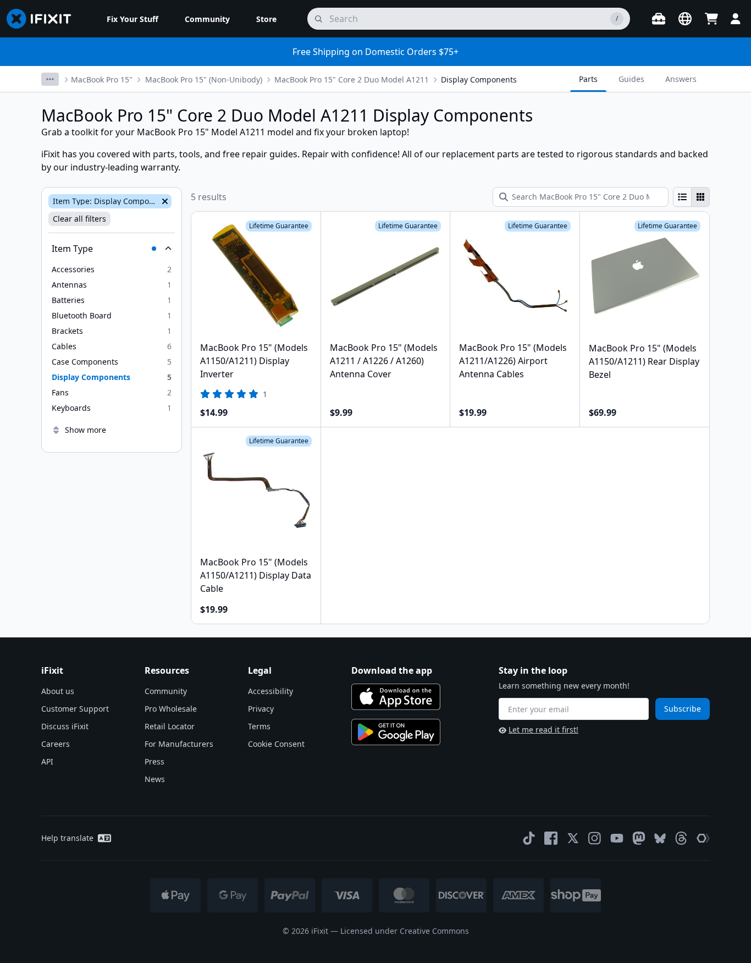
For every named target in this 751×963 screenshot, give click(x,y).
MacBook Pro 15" (101, 79)
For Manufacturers (179, 744)
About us (57, 691)
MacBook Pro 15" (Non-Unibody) (203, 79)
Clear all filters (79, 218)
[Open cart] (711, 19)
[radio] (682, 197)
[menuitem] (132, 18)
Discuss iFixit (65, 726)
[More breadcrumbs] (50, 79)
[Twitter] (572, 838)
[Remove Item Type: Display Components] (164, 201)
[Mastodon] (638, 838)
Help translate (67, 838)
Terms (259, 726)
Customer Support (75, 708)
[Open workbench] (659, 19)
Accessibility (270, 691)
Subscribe (682, 708)
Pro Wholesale (171, 708)
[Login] (735, 18)
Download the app (391, 670)
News (155, 779)
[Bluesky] (660, 838)
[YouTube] (616, 838)
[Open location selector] (685, 19)
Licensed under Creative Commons (404, 931)
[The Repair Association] (703, 838)
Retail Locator (170, 726)
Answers (681, 79)
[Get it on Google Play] (395, 732)
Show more (85, 430)
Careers (55, 744)
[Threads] (681, 838)
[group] (691, 197)
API (47, 761)
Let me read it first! (543, 729)
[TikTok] (528, 838)
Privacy (261, 708)
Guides (631, 79)
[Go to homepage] (43, 19)
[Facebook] (550, 838)
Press (154, 761)
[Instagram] (594, 838)
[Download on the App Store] (395, 697)
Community (166, 691)
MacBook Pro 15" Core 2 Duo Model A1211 (351, 79)
